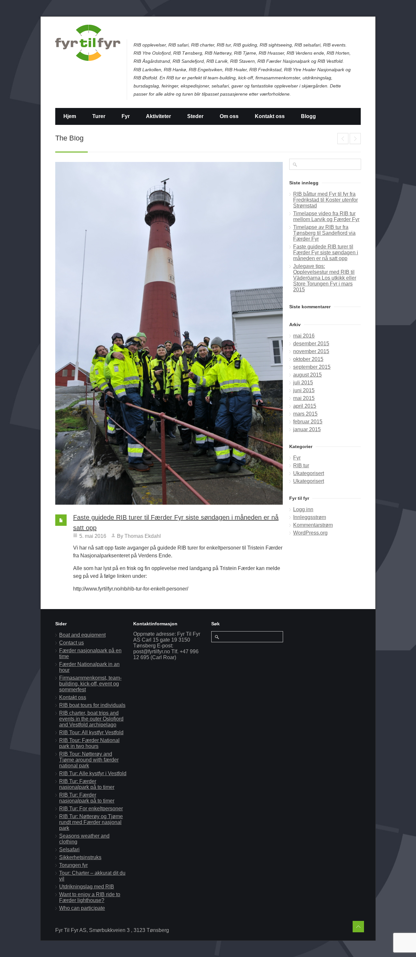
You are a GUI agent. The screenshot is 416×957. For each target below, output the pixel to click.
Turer (98, 116)
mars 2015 (305, 414)
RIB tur (301, 465)
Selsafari (69, 849)
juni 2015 (304, 390)
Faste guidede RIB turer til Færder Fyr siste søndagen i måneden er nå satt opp (325, 252)
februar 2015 (307, 421)
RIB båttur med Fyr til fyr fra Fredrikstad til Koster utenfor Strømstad (325, 199)
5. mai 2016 (92, 536)
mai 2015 (304, 398)
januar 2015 (307, 429)
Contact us (71, 642)
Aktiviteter (158, 116)
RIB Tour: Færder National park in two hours (89, 743)
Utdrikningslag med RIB (86, 886)
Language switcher (86, 133)
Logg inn (303, 509)
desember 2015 (311, 343)
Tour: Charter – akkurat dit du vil (92, 876)
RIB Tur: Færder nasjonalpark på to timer (86, 784)
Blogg (308, 116)
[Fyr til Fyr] (87, 43)
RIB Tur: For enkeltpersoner (91, 808)
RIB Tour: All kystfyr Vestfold (91, 732)
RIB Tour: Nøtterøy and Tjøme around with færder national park (89, 759)
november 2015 (311, 351)
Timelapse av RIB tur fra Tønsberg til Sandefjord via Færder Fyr (342, 138)
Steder (195, 116)
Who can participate (82, 908)
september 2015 (312, 367)
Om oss (229, 116)
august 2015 (307, 375)
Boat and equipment (82, 635)
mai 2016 (304, 336)
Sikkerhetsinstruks (80, 857)
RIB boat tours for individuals (92, 705)
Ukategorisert (308, 473)
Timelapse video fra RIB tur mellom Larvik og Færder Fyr (326, 216)
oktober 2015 (308, 359)
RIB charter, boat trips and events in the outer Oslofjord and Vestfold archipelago (91, 718)
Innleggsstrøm (309, 517)
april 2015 (304, 406)
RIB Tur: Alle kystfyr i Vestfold (92, 773)
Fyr (126, 116)
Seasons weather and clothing (84, 838)
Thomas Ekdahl (142, 536)
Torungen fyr (73, 865)
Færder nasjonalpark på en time (90, 653)
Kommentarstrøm (313, 525)
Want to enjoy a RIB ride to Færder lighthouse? (89, 897)
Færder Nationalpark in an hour (89, 667)
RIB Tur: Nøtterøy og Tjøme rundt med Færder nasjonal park (91, 822)
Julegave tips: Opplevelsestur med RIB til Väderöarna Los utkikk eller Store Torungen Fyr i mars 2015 (355, 138)
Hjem (69, 116)
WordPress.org (310, 533)
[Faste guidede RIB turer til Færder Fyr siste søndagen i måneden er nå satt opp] (169, 333)
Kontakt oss (270, 116)
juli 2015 (303, 382)
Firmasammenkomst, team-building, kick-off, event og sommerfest (90, 683)
